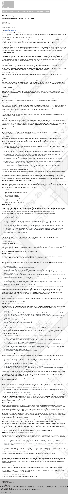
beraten (5, 11)
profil (23, 11)
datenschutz (39, 11)
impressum (30, 11)
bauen (17, 11)
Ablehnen (12, 492)
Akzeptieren (4, 492)
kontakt (47, 11)
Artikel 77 (25, 469)
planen (12, 11)
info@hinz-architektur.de (10, 30)
